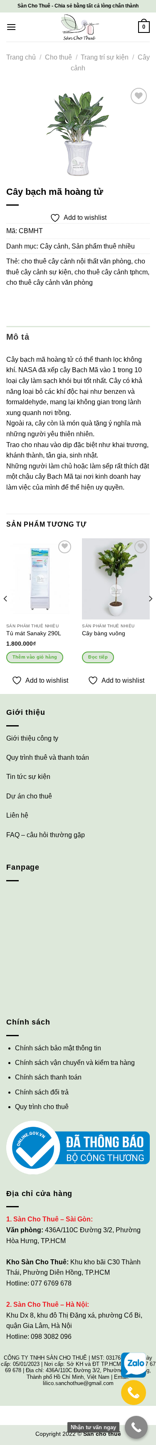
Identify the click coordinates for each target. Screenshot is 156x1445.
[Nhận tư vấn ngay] (136, 1427)
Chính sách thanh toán (48, 1077)
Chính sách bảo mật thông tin (58, 1048)
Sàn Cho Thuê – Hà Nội (50, 1304)
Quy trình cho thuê (42, 1106)
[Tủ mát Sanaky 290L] (40, 578)
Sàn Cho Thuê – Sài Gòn (52, 1219)
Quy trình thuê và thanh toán (47, 757)
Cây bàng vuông (103, 633)
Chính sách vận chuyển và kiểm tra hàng (75, 1062)
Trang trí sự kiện (105, 57)
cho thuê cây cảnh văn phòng (49, 282)
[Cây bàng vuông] (116, 578)
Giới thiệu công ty (32, 738)
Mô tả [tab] (17, 336)
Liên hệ (17, 815)
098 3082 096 (51, 1336)
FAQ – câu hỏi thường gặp (45, 834)
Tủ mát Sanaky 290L (33, 633)
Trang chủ (21, 57)
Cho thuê (58, 57)
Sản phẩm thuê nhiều (103, 246)
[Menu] (11, 27)
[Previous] (6, 615)
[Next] (150, 615)
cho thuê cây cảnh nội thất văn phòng (76, 261)
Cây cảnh (54, 246)
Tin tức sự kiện (28, 776)
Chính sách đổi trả (42, 1092)
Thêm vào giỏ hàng (34, 656)
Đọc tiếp (98, 656)
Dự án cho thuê (29, 796)
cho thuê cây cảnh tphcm (111, 272)
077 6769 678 (51, 1283)
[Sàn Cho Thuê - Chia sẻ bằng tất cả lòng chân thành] (78, 27)
